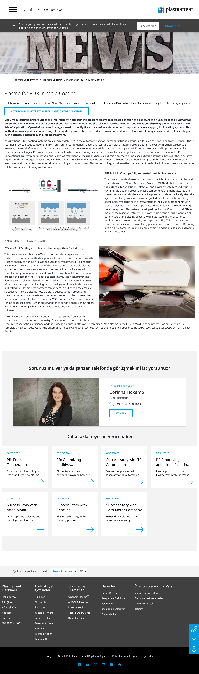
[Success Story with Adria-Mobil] (40, 529)
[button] (24, 10)
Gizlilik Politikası (67, 656)
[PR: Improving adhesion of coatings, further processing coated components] (189, 481)
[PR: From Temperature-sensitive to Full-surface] (40, 481)
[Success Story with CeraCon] (90, 529)
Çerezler (148, 656)
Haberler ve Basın (52, 79)
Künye (49, 656)
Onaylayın (172, 26)
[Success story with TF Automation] (140, 481)
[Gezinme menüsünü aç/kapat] (13, 10)
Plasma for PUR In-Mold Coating (85, 79)
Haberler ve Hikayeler (26, 79)
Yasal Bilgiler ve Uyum (94, 656)
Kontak (121, 413)
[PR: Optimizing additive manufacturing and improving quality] (90, 481)
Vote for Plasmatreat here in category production (46, 111)
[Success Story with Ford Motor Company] (140, 529)
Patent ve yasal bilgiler (125, 656)
